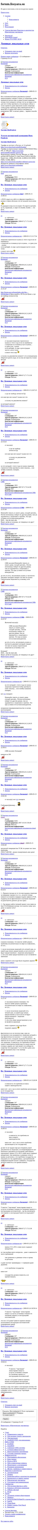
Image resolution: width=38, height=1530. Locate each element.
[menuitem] (14, 19)
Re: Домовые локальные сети (14, 185)
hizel (2, 173)
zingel (3, 817)
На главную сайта (7, 1521)
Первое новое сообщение (9, 56)
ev (1, 216)
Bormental (4, 63)
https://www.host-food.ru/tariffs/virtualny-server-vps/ (12, 151)
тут (5, 694)
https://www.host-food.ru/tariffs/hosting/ (13, 147)
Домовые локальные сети (15, 43)
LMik (2, 482)
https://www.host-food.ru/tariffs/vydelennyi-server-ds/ (18, 162)
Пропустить (5, 12)
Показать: (6, 1411)
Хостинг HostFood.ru (8, 130)
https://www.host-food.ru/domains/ (12, 165)
